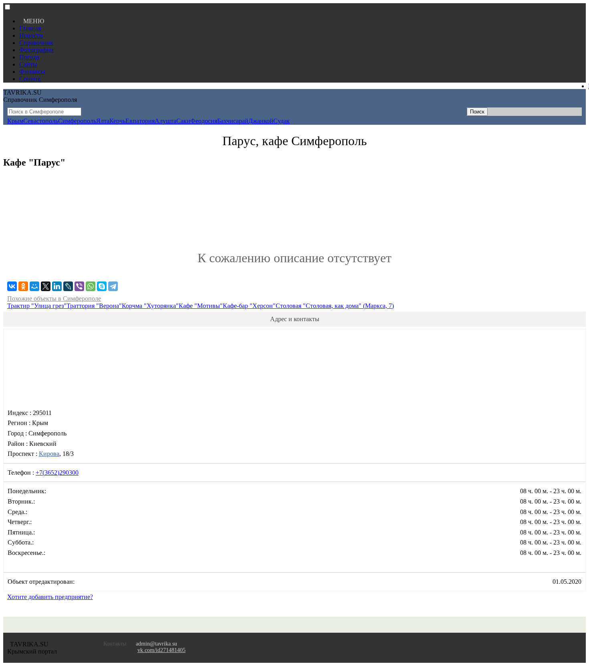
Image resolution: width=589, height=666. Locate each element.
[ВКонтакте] (12, 286)
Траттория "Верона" (94, 305)
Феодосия (203, 120)
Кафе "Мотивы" (201, 305)
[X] (45, 286)
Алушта (165, 120)
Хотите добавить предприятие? (50, 596)
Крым (15, 120)
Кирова (49, 453)
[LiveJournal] (68, 286)
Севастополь (40, 120)
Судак (281, 120)
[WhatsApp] (90, 286)
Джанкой (260, 120)
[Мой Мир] (34, 286)
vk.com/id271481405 (161, 650)
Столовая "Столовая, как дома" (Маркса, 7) (335, 305)
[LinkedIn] (57, 286)
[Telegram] (113, 286)
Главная (30, 28)
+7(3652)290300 (57, 472)
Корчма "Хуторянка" (150, 305)
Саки (183, 120)
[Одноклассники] (23, 286)
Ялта (102, 120)
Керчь (117, 120)
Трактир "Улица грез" (37, 305)
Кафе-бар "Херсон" (249, 305)
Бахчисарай (232, 120)
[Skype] (102, 286)
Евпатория (140, 120)
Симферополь (77, 120)
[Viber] (79, 286)
